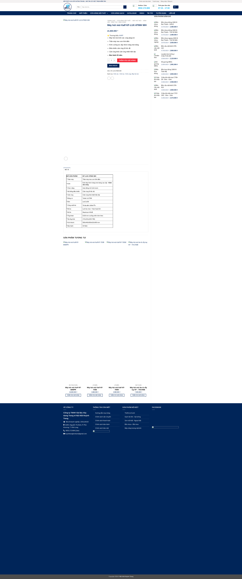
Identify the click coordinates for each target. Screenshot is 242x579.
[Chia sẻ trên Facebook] (109, 78)
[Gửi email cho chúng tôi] (175, 1)
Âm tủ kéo (138, 385)
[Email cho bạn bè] (112, 78)
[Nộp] (124, 7)
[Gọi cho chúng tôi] (177, 1)
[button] (166, 1)
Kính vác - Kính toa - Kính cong (122, 74)
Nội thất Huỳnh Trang (126, 576)
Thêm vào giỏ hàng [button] (73, 395)
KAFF (121, 35)
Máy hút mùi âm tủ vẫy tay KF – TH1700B (138, 389)
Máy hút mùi (137, 20)
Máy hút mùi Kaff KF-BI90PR (73, 389)
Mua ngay (113, 65)
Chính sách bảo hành (145, 1)
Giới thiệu (83, 13)
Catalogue (132, 13)
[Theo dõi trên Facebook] (174, 1)
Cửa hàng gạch (117, 13)
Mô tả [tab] (67, 169)
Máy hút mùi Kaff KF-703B (95, 389)
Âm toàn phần (73, 385)
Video (141, 13)
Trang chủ (71, 13)
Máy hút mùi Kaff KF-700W (117, 389)
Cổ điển (95, 385)
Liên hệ (172, 13)
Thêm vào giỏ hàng (127, 60)
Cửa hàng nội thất (98, 13)
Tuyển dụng (156, 1)
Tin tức (150, 13)
